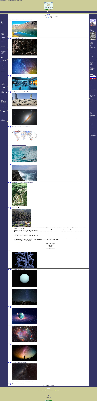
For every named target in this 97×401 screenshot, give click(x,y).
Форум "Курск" (2, 83)
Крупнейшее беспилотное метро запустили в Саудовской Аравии (20, 91)
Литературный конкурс (3, 101)
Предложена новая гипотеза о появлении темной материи (19, 362)
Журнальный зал (2, 35)
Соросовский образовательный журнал (92, 64)
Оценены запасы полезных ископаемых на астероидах (19, 38)
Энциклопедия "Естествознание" (92, 43)
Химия (90, 71)
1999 (1, 118)
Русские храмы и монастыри (2, 57)
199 (52, 385)
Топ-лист (18, 0)
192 (44, 385)
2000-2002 (93, 31)
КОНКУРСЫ (93, 75)
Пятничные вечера (3, 89)
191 (43, 385)
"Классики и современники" (4, 39)
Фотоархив (2, 119)
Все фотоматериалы (3, 120)
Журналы (91, 114)
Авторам (91, 102)
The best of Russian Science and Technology (93, 135)
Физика (91, 70)
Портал (1, 0)
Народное (91, 96)
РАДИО (93, 87)
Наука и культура (92, 30)
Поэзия (1, 25)
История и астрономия (92, 28)
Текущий (2, 112)
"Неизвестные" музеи (3, 54)
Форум (1, 109)
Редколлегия (91, 101)
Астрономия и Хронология (4, 72)
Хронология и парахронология (2, 71)
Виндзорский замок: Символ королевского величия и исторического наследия (22, 182)
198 (51, 385)
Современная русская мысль (4, 62)
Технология (91, 69)
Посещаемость (91, 113)
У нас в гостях (2, 32)
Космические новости (92, 40)
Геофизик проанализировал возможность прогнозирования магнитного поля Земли (23, 306)
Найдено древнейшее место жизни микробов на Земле (19, 250)
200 (53, 385)
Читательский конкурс (3, 102)
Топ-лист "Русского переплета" (92, 123)
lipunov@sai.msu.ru (56, 390)
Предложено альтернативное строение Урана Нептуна (19, 269)
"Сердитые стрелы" (3, 46)
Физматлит (91, 46)
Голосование (14, 0)
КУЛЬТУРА (4, 48)
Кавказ (1, 22)
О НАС (93, 99)
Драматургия (2, 26)
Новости (11, 0)
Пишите (9, 0)
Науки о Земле (91, 67)
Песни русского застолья (92, 95)
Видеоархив (2, 58)
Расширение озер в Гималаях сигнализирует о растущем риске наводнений (22, 19)
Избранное (91, 116)
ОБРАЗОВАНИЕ (93, 59)
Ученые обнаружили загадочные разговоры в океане (19, 145)
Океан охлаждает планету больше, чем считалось (18, 383)
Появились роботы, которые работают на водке (18, 75)
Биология (91, 66)
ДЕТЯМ (4, 105)
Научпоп (91, 85)
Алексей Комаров (49, 397)
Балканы (2, 23)
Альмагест (91, 29)
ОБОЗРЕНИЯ (3, 37)
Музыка (2, 53)
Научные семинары (92, 49)
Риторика (2, 55)
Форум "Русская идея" (3, 82)
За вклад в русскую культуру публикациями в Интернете (4, 100)
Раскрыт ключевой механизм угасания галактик (18, 325)
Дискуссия (21, 0)
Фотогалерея (2, 52)
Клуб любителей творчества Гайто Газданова (4, 92)
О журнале (91, 103)
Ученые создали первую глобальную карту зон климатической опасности (21, 126)
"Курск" (2, 21)
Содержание (4, 0)
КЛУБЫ (4, 87)
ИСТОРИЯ (4, 65)
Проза (1, 24)
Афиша (1, 50)
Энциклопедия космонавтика (91, 42)
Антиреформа (91, 63)
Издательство (2, 33)
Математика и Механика (92, 68)
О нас (6, 0)
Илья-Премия (2, 103)
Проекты (91, 112)
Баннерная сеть (91, 124)
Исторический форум (3, 84)
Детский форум (2, 85)
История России (2, 67)
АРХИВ (4, 111)
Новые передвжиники (3, 51)
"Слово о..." (2, 40)
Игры (90, 94)
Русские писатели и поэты (93, 115)
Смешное (91, 97)
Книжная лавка (2, 34)
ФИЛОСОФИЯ (4, 60)
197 (50, 385)
